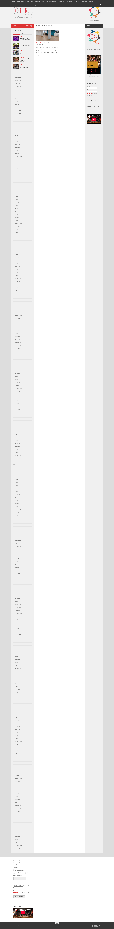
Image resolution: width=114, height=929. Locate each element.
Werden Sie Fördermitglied (94, 20)
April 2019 (17, 293)
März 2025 (17, 101)
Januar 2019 (17, 303)
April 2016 (17, 403)
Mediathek (91, 1)
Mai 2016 (16, 400)
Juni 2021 (16, 232)
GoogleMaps (24, 873)
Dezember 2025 (18, 77)
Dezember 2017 (18, 342)
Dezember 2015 (18, 416)
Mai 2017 (16, 364)
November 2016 (18, 382)
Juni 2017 (16, 361)
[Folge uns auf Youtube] (27, 26)
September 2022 (18, 187)
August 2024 (17, 123)
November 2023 (18, 150)
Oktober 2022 (17, 184)
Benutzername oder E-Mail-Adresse (21, 885)
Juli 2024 (16, 126)
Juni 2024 (16, 129)
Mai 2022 (16, 199)
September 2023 (18, 156)
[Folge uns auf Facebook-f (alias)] (25, 26)
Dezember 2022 (18, 178)
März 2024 (17, 138)
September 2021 (18, 223)
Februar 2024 (17, 141)
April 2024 (17, 135)
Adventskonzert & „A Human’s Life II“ (24, 1)
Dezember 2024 (18, 110)
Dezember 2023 (18, 147)
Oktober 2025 (17, 83)
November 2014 (18, 449)
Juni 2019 (16, 287)
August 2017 (17, 354)
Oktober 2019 (17, 275)
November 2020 (18, 245)
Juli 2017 (16, 358)
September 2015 (18, 425)
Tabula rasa (39, 45)
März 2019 (17, 297)
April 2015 (17, 437)
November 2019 (18, 272)
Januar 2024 (17, 144)
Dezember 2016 (18, 379)
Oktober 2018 (17, 312)
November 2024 (18, 113)
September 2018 (18, 315)
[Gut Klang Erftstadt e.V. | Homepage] (23, 12)
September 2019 (18, 278)
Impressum (14, 5)
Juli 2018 (16, 321)
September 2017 (18, 351)
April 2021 (17, 239)
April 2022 (17, 202)
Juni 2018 (16, 324)
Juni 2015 (16, 431)
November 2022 (18, 181)
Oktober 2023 (17, 153)
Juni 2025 (16, 92)
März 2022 (17, 205)
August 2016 (17, 391)
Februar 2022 (17, 208)
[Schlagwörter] (29, 33)
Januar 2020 (17, 266)
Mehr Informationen (24, 5)
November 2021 (18, 217)
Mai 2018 (16, 327)
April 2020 (17, 257)
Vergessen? (94, 93)
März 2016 (17, 406)
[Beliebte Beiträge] (23, 33)
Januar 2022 (17, 211)
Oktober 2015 (17, 422)
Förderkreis (37, 1)
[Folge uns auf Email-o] (29, 26)
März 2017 (17, 370)
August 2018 (17, 318)
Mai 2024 (16, 132)
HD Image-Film (35, 5)
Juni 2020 (16, 251)
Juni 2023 (16, 162)
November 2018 (18, 309)
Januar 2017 (17, 376)
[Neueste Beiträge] (16, 33)
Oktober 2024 (17, 116)
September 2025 (18, 86)
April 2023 (17, 168)
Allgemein (38, 42)
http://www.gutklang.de (23, 872)
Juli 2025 (16, 89)
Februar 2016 (17, 409)
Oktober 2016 (17, 385)
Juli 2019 (16, 284)
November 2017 (18, 345)
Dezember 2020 (18, 242)
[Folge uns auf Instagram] (31, 26)
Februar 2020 (17, 263)
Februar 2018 (17, 336)
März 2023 (17, 171)
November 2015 (18, 419)
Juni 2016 (16, 397)
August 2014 (17, 458)
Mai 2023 (16, 165)
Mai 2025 (16, 95)
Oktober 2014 (17, 452)
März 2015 (17, 440)
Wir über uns (69, 1)
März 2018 (17, 333)
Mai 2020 (16, 254)
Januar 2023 (17, 174)
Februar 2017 (17, 373)
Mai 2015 (16, 434)
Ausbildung (84, 1)
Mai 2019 (16, 290)
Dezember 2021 (18, 214)
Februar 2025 (17, 104)
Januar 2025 (17, 107)
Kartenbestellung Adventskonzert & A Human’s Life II (53, 1)
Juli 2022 (16, 193)
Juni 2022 (16, 196)
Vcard (20, 875)
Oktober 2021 (17, 220)
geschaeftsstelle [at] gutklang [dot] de (25, 870)
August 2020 (17, 248)
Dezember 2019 (18, 269)
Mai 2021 (16, 235)
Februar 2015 (17, 443)
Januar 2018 (17, 339)
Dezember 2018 (18, 306)
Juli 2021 (16, 229)
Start (13, 1)
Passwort (89, 89)
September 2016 (18, 388)
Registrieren (89, 95)
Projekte (77, 1)
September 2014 (18, 455)
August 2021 (17, 226)
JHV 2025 (21, 52)
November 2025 (18, 80)
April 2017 (17, 367)
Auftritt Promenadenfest (25, 45)
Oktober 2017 (17, 348)
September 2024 (18, 120)
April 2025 (17, 98)
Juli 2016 (16, 394)
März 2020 (17, 260)
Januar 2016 (17, 412)
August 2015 (17, 428)
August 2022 (17, 190)
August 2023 (17, 159)
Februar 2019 (17, 300)
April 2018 (17, 330)
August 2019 (17, 281)
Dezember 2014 (18, 446)
